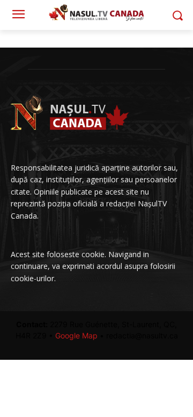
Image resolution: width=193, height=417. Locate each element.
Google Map (76, 335)
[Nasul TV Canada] (96, 12)
